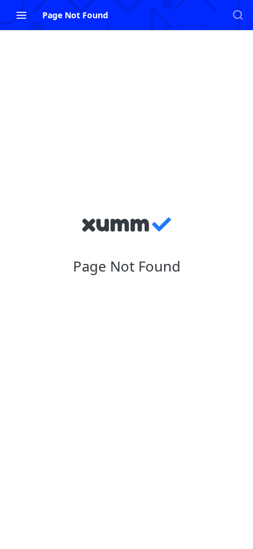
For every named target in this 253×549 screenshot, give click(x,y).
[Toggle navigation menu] (21, 14)
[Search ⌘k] (237, 14)
